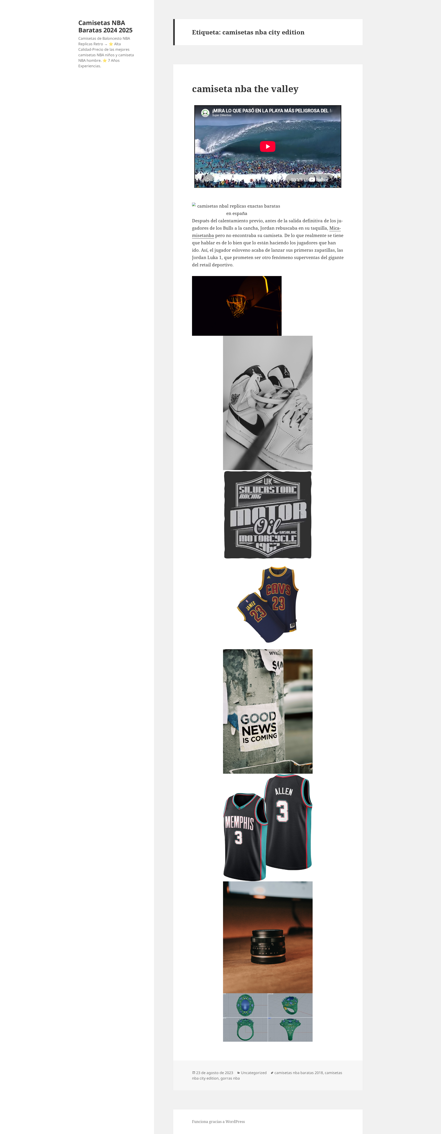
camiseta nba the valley (245, 88)
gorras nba (230, 1078)
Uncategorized (254, 1072)
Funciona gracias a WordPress (218, 1121)
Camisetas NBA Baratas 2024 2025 (105, 26)
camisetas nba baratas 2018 (298, 1072)
